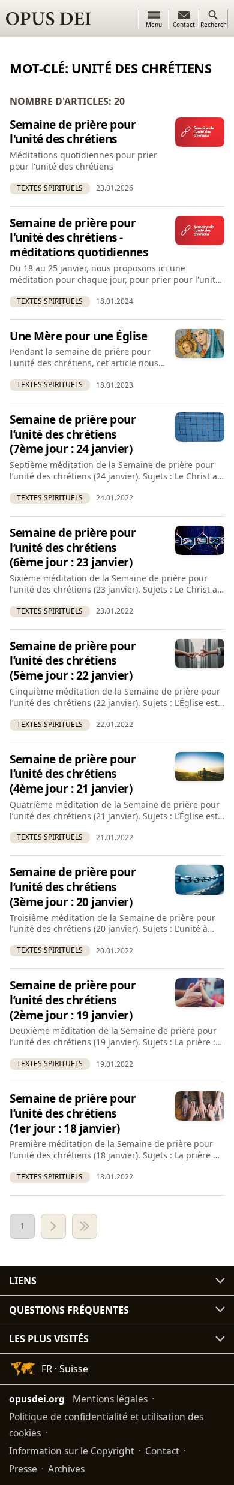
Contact (162, 1450)
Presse (23, 1468)
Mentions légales (110, 1398)
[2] (53, 1226)
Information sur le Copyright (71, 1450)
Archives (66, 1468)
